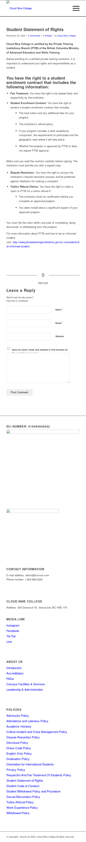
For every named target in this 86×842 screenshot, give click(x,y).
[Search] (65, 8)
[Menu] (74, 8)
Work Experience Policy (22, 807)
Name (59, 309)
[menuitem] (65, 8)
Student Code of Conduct (22, 786)
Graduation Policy (18, 759)
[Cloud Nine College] (35, 8)
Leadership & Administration (24, 689)
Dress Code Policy (18, 748)
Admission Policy (17, 715)
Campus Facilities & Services (25, 684)
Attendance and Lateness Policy (27, 721)
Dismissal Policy (17, 742)
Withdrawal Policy (18, 813)
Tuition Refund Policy (20, 802)
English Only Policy (19, 753)
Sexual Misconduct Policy (23, 796)
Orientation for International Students (30, 764)
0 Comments (34, 35)
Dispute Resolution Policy (23, 737)
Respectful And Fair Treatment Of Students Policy (38, 775)
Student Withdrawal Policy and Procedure (33, 791)
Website (59, 336)
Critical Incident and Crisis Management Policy (36, 732)
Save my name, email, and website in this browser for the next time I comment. (40, 351)
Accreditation (14, 673)
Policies (48, 35)
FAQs (10, 678)
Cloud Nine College (66, 35)
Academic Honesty (18, 726)
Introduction (14, 668)
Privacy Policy (15, 769)
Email (59, 323)
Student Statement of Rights (24, 780)
